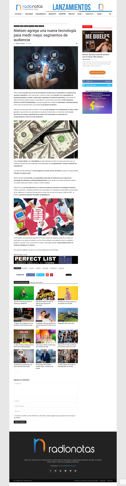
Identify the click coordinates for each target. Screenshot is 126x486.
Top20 (79, 14)
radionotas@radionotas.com (67, 466)
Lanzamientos (41, 14)
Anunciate (52, 14)
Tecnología (41, 26)
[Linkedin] (60, 471)
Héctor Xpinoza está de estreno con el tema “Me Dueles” (95, 55)
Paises (99, 14)
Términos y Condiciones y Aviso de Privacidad (86, 480)
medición (38, 268)
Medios (26, 26)
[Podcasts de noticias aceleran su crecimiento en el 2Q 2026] (68, 293)
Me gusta (108, 81)
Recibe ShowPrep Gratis (97, 72)
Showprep (62, 14)
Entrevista (38, 362)
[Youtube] (75, 471)
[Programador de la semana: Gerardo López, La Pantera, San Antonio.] (46, 356)
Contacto (89, 14)
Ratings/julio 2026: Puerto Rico (66, 323)
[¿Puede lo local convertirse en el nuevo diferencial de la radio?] (24, 356)
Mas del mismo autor (36, 282)
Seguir (109, 85)
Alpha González (20, 43)
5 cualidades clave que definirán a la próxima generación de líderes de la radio (46, 325)
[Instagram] (55, 471)
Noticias (18, 14)
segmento (61, 268)
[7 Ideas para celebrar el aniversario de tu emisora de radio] (46, 336)
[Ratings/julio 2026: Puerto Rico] (68, 315)
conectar (31, 268)
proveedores (53, 268)
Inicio (15, 23)
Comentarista (17, 321)
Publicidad (31, 26)
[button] (110, 14)
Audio (21, 26)
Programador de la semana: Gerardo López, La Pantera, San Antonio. (44, 366)
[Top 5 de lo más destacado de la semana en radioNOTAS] (24, 293)
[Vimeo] (70, 471)
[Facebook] (50, 471)
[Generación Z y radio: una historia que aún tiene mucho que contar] (68, 336)
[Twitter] (65, 471)
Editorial (38, 342)
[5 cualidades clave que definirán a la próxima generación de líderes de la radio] (46, 315)
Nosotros (109, 480)
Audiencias (16, 26)
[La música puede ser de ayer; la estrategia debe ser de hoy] (68, 356)
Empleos (72, 14)
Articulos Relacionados (21, 282)
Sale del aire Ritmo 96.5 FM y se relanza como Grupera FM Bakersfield (44, 303)
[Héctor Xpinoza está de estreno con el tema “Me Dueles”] (97, 41)
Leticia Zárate (86, 59)
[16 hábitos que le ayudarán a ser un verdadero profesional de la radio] (24, 315)
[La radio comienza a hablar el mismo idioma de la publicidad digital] (24, 336)
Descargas (29, 14)
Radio (36, 26)
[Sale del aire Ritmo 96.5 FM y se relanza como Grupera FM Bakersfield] (46, 293)
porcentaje (45, 268)
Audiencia (24, 268)
